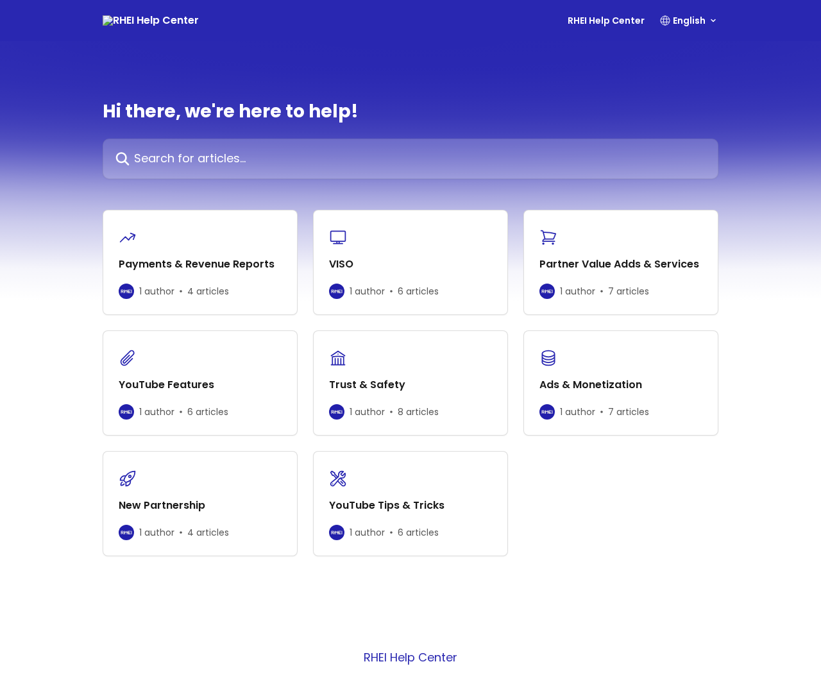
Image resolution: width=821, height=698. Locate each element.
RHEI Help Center (606, 20)
